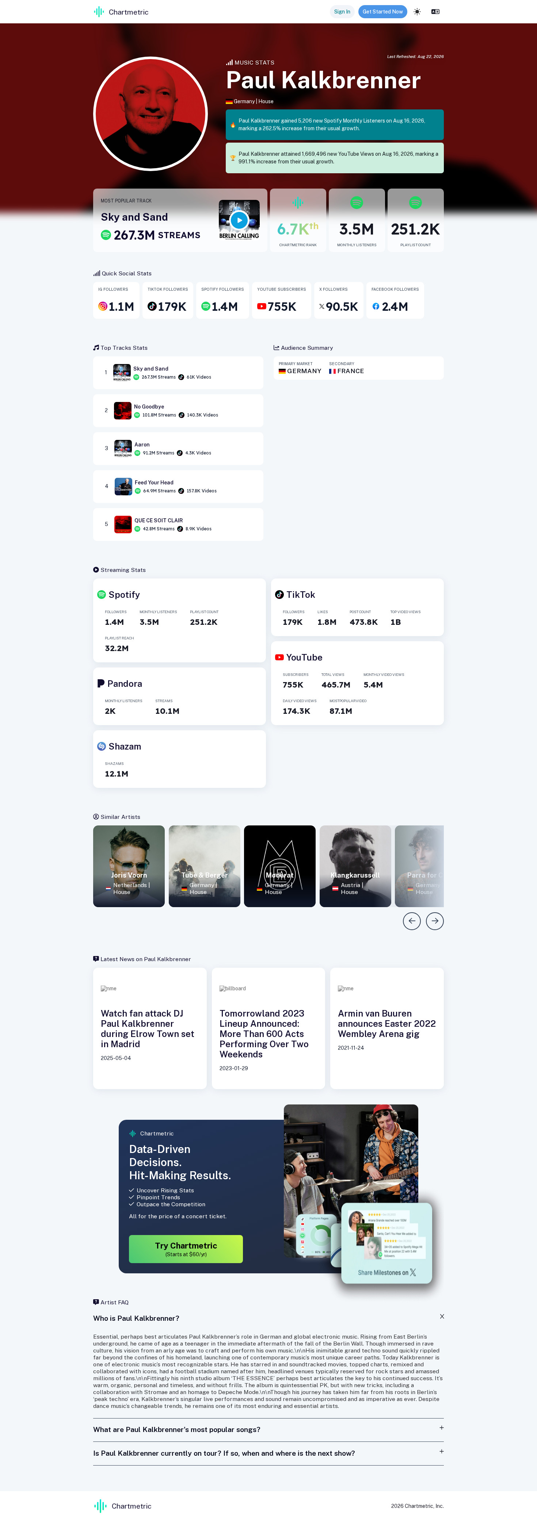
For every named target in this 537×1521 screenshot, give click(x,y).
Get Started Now (383, 12)
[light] (417, 11)
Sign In (342, 12)
